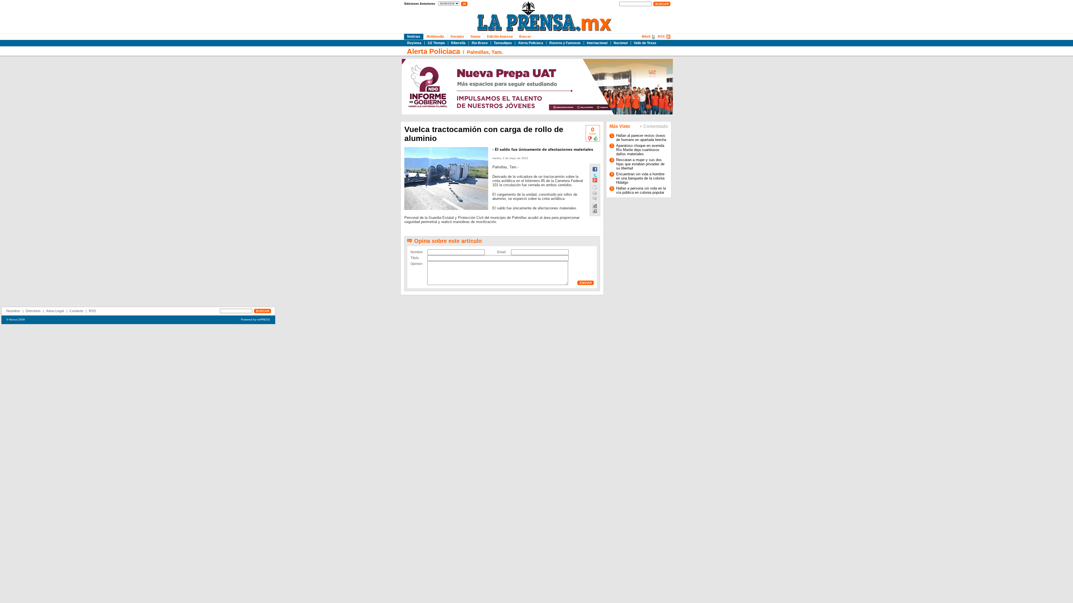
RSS (661, 37)
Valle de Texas (645, 43)
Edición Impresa (500, 37)
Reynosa (414, 43)
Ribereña (458, 43)
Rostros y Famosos (565, 43)
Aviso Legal (55, 311)
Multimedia (435, 37)
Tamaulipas (503, 43)
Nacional (621, 43)
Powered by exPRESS (255, 319)
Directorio (33, 311)
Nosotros (13, 311)
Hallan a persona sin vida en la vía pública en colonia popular (641, 190)
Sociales (457, 37)
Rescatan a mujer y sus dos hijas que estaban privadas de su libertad (640, 164)
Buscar (525, 37)
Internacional (597, 43)
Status (475, 37)
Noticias (413, 37)
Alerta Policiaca (530, 43)
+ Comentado (654, 126)
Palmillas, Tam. (485, 52)
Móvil (646, 37)
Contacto (76, 311)
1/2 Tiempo (436, 43)
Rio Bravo (480, 43)
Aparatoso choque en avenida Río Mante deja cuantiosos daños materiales (640, 149)
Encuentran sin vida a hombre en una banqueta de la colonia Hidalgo (640, 178)
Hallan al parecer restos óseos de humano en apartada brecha (641, 137)
